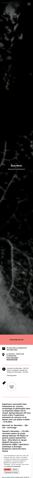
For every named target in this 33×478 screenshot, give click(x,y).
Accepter (7, 469)
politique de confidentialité (13, 466)
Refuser (15, 469)
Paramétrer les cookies (11, 472)
